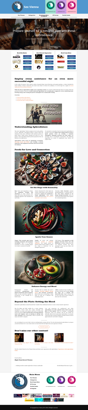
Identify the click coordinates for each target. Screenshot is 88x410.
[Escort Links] (71, 395)
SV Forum (55, 15)
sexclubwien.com (61, 11)
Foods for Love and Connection (24, 99)
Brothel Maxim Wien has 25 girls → (65, 365)
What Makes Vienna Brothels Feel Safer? (64, 342)
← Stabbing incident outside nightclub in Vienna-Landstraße (29, 365)
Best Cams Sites (44, 15)
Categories (32, 15)
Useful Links (66, 15)
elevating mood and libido (22, 142)
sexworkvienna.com (72, 11)
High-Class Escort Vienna (23, 360)
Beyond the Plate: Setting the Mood (25, 100)
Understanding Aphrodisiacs (23, 97)
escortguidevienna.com (50, 11)
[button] (27, 56)
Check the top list (44, 327)
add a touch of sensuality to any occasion (44, 197)
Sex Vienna (21, 15)
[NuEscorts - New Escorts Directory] (39, 399)
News (20, 358)
